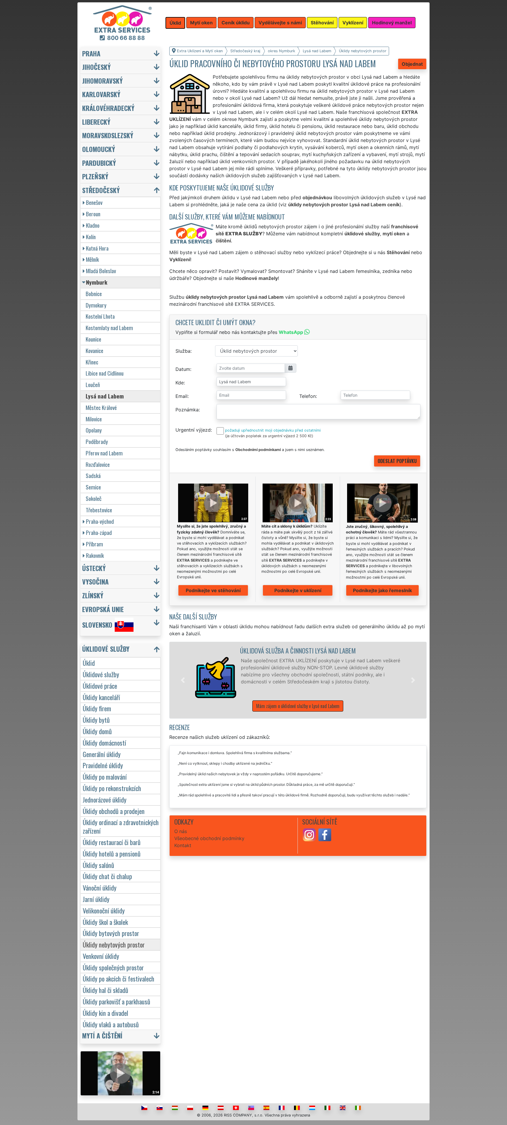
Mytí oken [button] (201, 23)
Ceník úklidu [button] (236, 23)
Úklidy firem (97, 708)
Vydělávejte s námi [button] (280, 23)
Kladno (92, 225)
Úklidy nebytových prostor (114, 944)
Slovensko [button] (97, 625)
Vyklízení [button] (352, 23)
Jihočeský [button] (96, 67)
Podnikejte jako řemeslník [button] (382, 590)
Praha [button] (91, 53)
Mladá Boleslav (101, 270)
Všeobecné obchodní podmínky (209, 838)
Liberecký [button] (96, 121)
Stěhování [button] (322, 23)
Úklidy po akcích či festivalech (118, 978)
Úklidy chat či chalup (107, 876)
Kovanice (94, 350)
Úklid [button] (175, 23)
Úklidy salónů (98, 865)
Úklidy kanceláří (101, 697)
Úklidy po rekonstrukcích (112, 788)
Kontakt (182, 845)
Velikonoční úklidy (104, 910)
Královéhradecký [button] (108, 108)
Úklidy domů (97, 731)
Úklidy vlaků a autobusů (111, 1024)
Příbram (94, 544)
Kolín (91, 236)
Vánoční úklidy (99, 887)
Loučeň (93, 384)
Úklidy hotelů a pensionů (112, 853)
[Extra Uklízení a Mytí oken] (122, 18)
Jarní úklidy (96, 899)
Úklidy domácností (104, 742)
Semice (93, 487)
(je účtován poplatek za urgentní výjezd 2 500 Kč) (269, 436)
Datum (182, 369)
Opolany (94, 430)
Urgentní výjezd (193, 430)
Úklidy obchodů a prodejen (114, 811)
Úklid (89, 663)
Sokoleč (94, 498)
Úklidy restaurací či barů (112, 842)
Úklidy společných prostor (113, 967)
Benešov (94, 202)
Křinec (92, 362)
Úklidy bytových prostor (111, 933)
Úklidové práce (100, 685)
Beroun (93, 214)
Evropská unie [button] (103, 609)
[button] (183, 680)
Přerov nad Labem (104, 453)
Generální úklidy (102, 754)
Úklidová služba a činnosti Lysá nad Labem (298, 650)
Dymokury (96, 305)
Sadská (93, 475)
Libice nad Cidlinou (105, 373)
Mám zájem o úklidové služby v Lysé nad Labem (297, 706)
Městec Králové (101, 407)
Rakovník (95, 555)
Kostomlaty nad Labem (109, 327)
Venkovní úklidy (101, 956)
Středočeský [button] (101, 190)
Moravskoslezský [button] (107, 135)
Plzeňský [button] (95, 176)
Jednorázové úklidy (104, 799)
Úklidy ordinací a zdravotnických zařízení (121, 826)
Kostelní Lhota (100, 316)
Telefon (307, 396)
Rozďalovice (98, 464)
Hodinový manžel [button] (392, 23)
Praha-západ (99, 532)
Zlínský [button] (92, 595)
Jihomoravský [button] (102, 80)
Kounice (93, 339)
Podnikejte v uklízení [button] (297, 590)
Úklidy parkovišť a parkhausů (116, 1001)
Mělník (92, 259)
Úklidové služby (101, 674)
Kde (179, 383)
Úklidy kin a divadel (105, 1013)
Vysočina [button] (95, 581)
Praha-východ (100, 521)
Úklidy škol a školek (105, 922)
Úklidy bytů (96, 719)
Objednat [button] (412, 64)
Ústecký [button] (94, 568)
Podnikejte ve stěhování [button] (213, 590)
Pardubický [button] (99, 163)
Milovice (94, 419)
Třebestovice (99, 510)
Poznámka (187, 410)
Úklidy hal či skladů (105, 990)
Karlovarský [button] (101, 94)
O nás (180, 831)
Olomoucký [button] (98, 149)
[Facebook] (325, 834)
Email (181, 396)
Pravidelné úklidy (103, 765)
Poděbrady (97, 441)
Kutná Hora (97, 248)
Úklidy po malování (105, 776)
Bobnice (94, 293)
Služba (182, 351)
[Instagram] (309, 834)
